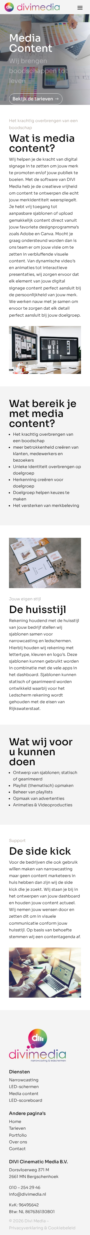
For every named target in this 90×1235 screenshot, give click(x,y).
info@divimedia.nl (27, 1194)
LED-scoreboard (25, 1100)
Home (15, 1121)
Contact (17, 1148)
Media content (23, 1093)
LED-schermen (24, 1086)
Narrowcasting (23, 1080)
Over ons (18, 1142)
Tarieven (17, 1128)
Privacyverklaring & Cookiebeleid (42, 1228)
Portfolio (18, 1135)
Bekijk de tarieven (32, 99)
